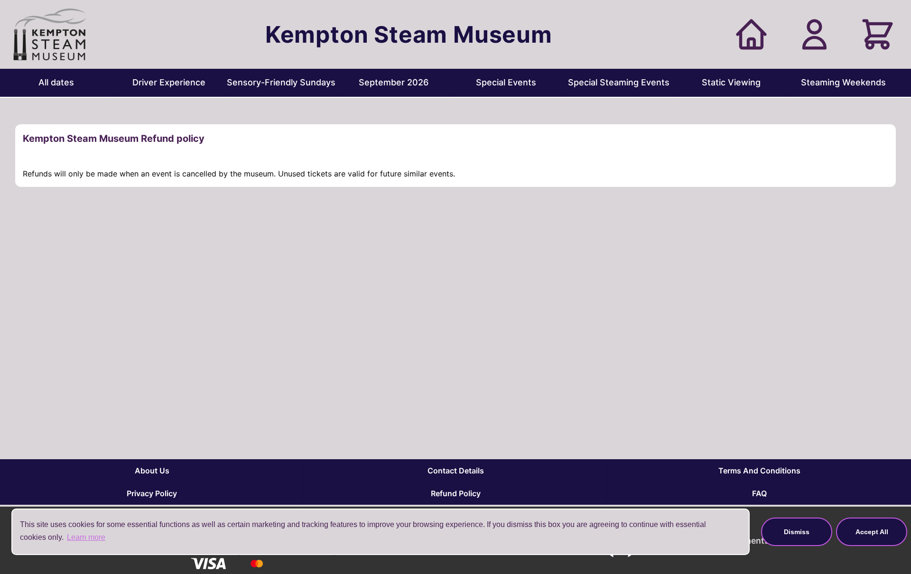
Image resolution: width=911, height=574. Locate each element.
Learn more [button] (86, 537)
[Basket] (877, 34)
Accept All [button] (871, 532)
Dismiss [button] (796, 532)
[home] (751, 34)
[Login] (814, 34)
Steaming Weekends (843, 82)
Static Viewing (731, 82)
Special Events (506, 82)
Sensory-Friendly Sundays (281, 82)
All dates (56, 82)
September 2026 (393, 82)
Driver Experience (168, 82)
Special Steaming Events (618, 82)
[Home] (50, 34)
